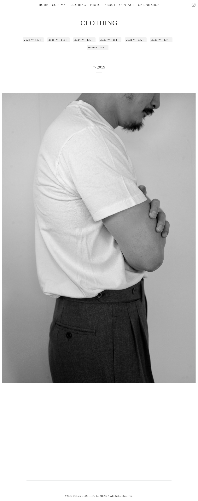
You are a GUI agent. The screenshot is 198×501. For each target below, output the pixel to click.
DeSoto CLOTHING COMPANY (91, 496)
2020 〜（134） (161, 39)
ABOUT (109, 4)
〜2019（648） (97, 47)
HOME (43, 4)
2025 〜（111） (58, 39)
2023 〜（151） (110, 39)
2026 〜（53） (33, 39)
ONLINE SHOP (148, 4)
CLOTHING (78, 4)
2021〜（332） (135, 39)
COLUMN (59, 4)
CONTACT (126, 4)
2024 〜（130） (84, 39)
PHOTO (95, 4)
